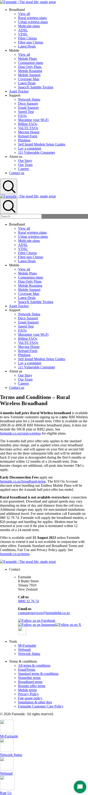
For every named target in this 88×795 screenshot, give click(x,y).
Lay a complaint (29, 148)
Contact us (16, 173)
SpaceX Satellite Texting (35, 87)
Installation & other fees (35, 702)
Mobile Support (29, 75)
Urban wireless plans (33, 22)
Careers (23, 169)
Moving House (28, 132)
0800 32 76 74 (28, 601)
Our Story (25, 161)
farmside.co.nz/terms (14, 554)
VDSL (23, 34)
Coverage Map (28, 79)
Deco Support (28, 103)
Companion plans (30, 63)
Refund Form (27, 136)
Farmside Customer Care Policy (40, 706)
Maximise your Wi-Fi (33, 120)
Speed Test (26, 112)
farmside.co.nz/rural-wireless (20, 433)
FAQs (22, 116)
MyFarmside (27, 645)
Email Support (28, 107)
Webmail (24, 650)
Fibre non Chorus (30, 42)
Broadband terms (30, 682)
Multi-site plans (29, 26)
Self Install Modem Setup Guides (41, 144)
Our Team (25, 165)
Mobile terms (27, 690)
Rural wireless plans (32, 18)
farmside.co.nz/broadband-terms (23, 481)
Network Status (29, 99)
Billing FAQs (27, 124)
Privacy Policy (28, 694)
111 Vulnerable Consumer (36, 152)
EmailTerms (26, 669)
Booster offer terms (31, 686)
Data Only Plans (30, 67)
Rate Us (6, 793)
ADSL (23, 30)
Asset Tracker (19, 91)
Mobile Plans (27, 59)
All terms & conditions (34, 665)
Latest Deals (27, 46)
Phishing (24, 140)
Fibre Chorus (27, 38)
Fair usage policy (30, 698)
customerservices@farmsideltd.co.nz (44, 613)
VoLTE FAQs (28, 128)
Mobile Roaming (30, 71)
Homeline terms (29, 678)
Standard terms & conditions (38, 674)
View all (24, 14)
